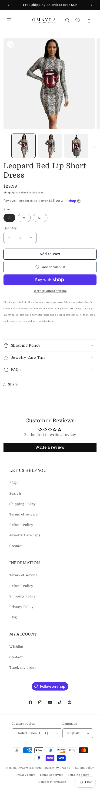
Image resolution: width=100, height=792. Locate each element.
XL (40, 218)
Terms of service (23, 514)
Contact (16, 546)
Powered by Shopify (56, 767)
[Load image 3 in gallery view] (76, 146)
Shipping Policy (22, 504)
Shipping (9, 192)
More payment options (50, 291)
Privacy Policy (21, 607)
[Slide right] (95, 147)
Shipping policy (78, 774)
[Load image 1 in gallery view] (23, 146)
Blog (13, 617)
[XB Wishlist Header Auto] (78, 20)
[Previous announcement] (8, 5)
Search (15, 493)
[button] (9, 20)
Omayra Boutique (30, 767)
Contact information (52, 781)
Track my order (22, 667)
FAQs (13, 483)
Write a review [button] (49, 447)
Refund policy (84, 767)
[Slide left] (5, 147)
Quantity (10, 228)
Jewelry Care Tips (24, 535)
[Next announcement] (91, 5)
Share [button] (13, 384)
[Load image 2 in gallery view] (50, 146)
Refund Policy (21, 525)
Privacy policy (25, 774)
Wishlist (16, 647)
